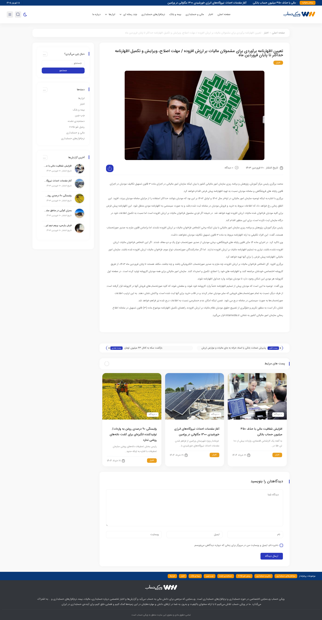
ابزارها (81, 98)
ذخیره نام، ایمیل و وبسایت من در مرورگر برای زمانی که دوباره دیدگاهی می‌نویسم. (236, 545)
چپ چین (80, 115)
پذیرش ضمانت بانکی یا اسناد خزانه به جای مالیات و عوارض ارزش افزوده (233, 348)
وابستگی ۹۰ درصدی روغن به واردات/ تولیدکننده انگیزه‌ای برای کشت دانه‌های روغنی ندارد (133, 434)
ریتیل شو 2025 (77, 127)
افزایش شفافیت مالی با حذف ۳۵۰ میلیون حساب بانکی (58, 166)
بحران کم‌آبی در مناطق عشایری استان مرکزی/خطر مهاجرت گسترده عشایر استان (58, 211)
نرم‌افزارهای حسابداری (153, 14)
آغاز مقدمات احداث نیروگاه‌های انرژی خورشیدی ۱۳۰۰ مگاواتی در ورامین (220, 3)
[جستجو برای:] (63, 63)
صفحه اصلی (224, 14)
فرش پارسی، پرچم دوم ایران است (58, 225)
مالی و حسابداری (195, 14)
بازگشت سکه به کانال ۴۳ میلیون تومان (143, 348)
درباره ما (96, 14)
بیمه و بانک (175, 14)
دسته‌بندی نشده (76, 121)
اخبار (210, 14)
